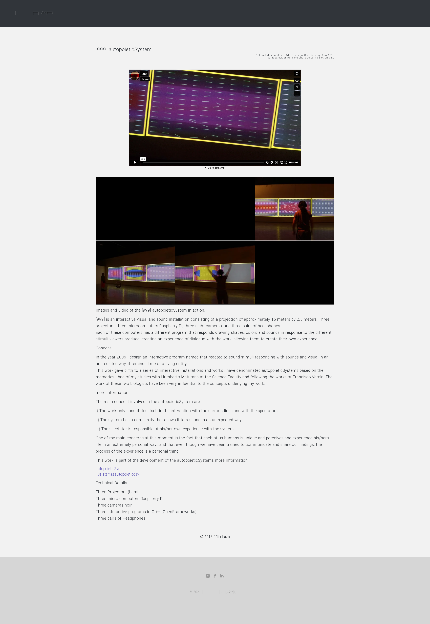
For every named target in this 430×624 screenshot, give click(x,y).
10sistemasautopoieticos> (117, 474)
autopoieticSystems (112, 469)
